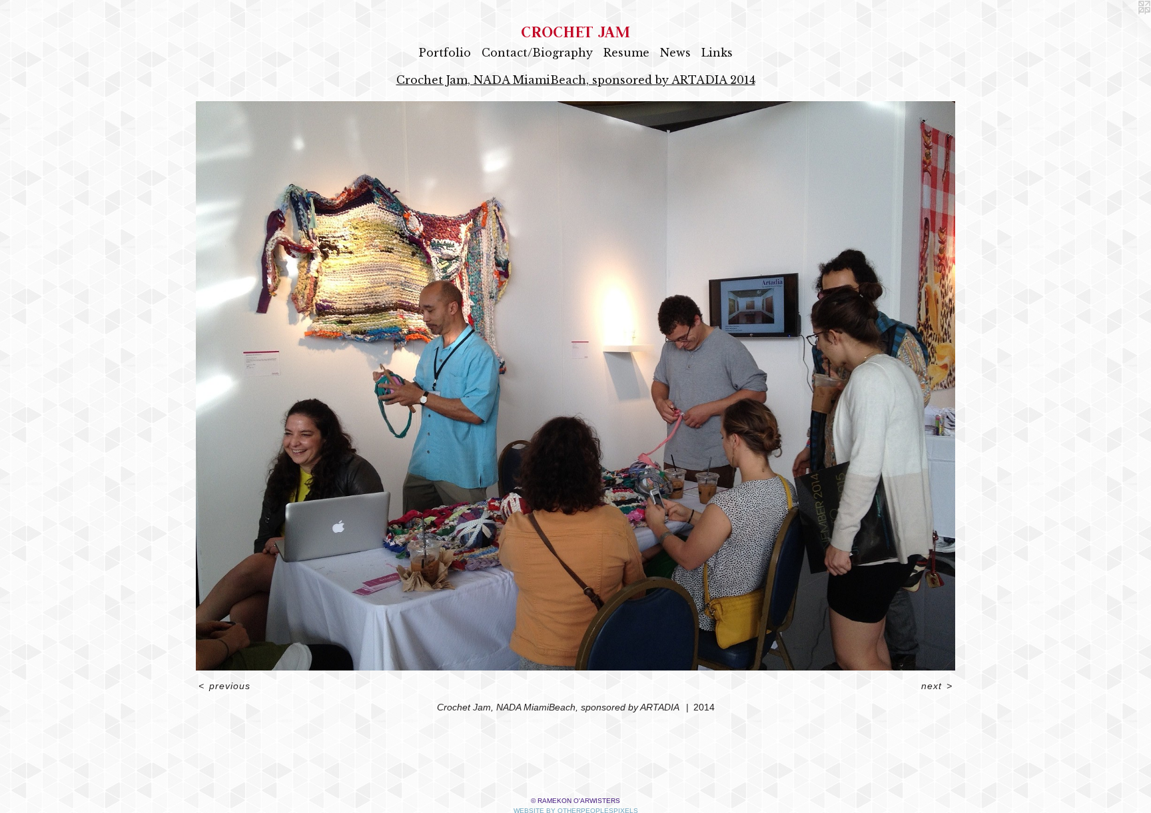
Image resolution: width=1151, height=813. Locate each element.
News (675, 52)
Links (717, 52)
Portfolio (445, 52)
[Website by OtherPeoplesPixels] (1124, 26)
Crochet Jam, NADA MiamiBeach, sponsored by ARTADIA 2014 (575, 80)
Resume (626, 52)
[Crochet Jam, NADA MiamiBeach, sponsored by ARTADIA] (575, 386)
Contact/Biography (537, 52)
